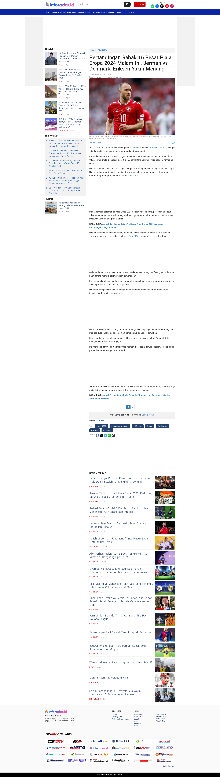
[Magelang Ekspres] (164, 748)
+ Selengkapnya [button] (168, 766)
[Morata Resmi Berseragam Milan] (165, 680)
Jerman (135, 147)
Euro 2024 (133, 236)
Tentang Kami (117, 717)
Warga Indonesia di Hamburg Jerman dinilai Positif (120, 663)
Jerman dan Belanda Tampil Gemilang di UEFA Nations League (117, 617)
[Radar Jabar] (120, 754)
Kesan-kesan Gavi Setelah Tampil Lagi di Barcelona (120, 632)
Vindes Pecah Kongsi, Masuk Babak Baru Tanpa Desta (64, 172)
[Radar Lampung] (120, 748)
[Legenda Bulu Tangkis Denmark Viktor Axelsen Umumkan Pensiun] (165, 527)
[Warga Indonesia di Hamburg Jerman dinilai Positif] (165, 665)
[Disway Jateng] (142, 748)
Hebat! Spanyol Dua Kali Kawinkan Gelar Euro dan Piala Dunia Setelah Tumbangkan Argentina (119, 480)
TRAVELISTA (100, 12)
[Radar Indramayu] (142, 741)
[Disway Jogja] (99, 754)
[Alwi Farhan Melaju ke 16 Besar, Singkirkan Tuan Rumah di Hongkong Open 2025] (165, 558)
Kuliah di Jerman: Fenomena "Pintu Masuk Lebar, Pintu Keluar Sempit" (119, 540)
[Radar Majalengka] (77, 754)
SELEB (93, 12)
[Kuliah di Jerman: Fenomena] (165, 543)
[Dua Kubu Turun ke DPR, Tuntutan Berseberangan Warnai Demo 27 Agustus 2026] (51, 74)
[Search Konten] (127, 4)
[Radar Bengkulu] (77, 761)
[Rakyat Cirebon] (164, 741)
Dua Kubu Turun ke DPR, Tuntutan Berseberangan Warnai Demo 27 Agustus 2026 (70, 73)
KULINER (63, 12)
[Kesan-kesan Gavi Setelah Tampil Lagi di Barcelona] (165, 635)
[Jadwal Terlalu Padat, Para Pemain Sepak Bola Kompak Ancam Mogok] (165, 650)
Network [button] (140, 4)
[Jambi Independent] (55, 748)
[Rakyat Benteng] (142, 761)
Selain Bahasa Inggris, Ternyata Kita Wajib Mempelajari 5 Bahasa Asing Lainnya (115, 692)
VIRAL (69, 12)
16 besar (153, 147)
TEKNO (87, 12)
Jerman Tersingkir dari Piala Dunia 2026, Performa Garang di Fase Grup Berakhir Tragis (120, 495)
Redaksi (114, 714)
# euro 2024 (101, 426)
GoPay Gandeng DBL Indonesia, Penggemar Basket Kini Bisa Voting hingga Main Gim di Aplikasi (63, 153)
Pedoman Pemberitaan (120, 719)
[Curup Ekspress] (164, 754)
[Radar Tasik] (99, 741)
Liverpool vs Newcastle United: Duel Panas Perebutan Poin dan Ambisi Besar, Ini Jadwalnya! (119, 570)
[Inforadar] (99, 748)
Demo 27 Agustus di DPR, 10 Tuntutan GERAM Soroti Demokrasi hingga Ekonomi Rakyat (71, 106)
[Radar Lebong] (99, 761)
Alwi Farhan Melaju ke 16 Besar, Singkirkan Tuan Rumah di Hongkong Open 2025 (119, 555)
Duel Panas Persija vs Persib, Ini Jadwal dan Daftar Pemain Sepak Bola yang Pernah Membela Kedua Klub (120, 601)
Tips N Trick (129, 12)
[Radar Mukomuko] (55, 761)
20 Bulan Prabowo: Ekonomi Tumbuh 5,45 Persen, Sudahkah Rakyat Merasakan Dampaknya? (71, 57)
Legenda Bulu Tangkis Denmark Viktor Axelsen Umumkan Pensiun (117, 525)
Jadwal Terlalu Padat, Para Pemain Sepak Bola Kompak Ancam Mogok (117, 647)
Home (93, 50)
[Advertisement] (34, 51)
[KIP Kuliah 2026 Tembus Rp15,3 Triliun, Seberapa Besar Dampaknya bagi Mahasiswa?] (51, 124)
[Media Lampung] (120, 741)
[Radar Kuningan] (55, 754)
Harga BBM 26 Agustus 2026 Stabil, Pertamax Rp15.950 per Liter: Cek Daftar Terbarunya (72, 90)
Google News (148, 414)
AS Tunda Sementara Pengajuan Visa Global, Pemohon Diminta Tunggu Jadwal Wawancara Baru (64, 181)
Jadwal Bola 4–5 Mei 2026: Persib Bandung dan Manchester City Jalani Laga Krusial (118, 510)
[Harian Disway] (77, 741)
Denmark (109, 147)
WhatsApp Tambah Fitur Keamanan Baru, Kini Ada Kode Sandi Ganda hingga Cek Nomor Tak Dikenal (64, 143)
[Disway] (55, 741)
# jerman (94, 430)
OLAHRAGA (55, 12)
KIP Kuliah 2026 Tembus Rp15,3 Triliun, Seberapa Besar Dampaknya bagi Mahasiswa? (70, 123)
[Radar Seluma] (120, 761)
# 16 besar (137, 426)
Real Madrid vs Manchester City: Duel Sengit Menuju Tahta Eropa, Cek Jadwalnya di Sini (121, 585)
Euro (160, 147)
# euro (149, 426)
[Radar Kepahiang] (142, 754)
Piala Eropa (134, 175)
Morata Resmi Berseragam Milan (109, 678)
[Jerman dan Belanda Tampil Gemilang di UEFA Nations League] (165, 619)
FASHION (81, 12)
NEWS (48, 12)
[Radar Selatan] (164, 761)
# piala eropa (163, 426)
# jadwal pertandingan (119, 426)
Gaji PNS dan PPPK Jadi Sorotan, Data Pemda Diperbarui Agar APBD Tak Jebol (64, 191)
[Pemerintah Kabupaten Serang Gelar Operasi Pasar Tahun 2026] (51, 208)
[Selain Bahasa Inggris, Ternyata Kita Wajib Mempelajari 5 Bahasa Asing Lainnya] (165, 695)
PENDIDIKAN (119, 12)
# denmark (107, 430)
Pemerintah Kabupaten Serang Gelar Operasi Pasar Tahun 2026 (71, 205)
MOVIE (74, 12)
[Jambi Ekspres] (77, 748)
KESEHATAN (110, 12)
